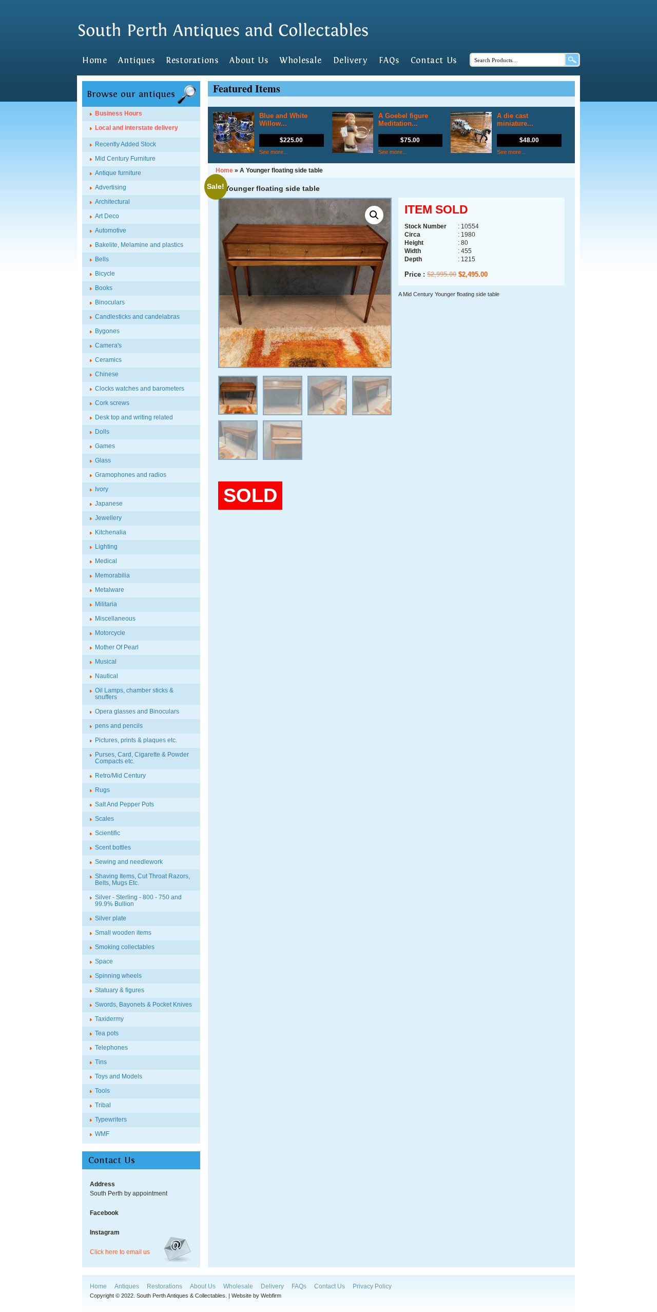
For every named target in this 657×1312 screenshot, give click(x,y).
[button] (374, 215)
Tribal (103, 1105)
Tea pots (107, 1033)
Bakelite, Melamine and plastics (139, 244)
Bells (102, 259)
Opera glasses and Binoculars (137, 711)
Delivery (350, 60)
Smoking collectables (124, 947)
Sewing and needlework (129, 861)
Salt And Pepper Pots (124, 804)
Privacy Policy (372, 1286)
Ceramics (108, 359)
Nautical (106, 676)
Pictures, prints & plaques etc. (136, 740)
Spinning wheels (118, 975)
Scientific (107, 833)
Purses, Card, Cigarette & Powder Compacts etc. (142, 758)
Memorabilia (112, 575)
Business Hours (118, 113)
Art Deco (107, 216)
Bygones (107, 331)
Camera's (108, 345)
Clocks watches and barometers (139, 388)
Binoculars (110, 302)
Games (105, 446)
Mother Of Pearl (117, 647)
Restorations (192, 60)
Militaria (106, 604)
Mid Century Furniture (125, 158)
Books (103, 288)
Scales (104, 818)
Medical (106, 561)
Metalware (109, 589)
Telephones (111, 1047)
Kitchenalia (110, 532)
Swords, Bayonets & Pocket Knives (143, 1004)
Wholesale (300, 60)
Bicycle (105, 273)
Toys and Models (118, 1076)
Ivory (101, 489)
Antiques (136, 60)
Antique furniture (118, 173)
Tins (101, 1062)
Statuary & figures (119, 990)
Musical (106, 661)
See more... (273, 152)
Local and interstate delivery (136, 127)
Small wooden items (123, 932)
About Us (248, 60)
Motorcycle (110, 632)
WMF (102, 1133)
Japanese (109, 503)
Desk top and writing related (134, 417)
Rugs (102, 790)
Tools (102, 1090)
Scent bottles (113, 847)
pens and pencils (119, 725)
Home (94, 60)
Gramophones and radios (130, 474)
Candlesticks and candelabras (137, 316)
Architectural (112, 201)
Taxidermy (109, 1018)
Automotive (110, 230)
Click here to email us (120, 1252)
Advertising (110, 187)
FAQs (389, 60)
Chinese (107, 374)
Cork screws (112, 403)
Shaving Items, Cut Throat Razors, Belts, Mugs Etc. (142, 879)
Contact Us (434, 60)
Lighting (106, 546)
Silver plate (110, 918)
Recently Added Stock (125, 144)
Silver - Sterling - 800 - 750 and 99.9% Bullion (138, 901)
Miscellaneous (115, 618)
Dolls (102, 431)
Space (104, 961)
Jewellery (108, 518)
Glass (103, 460)
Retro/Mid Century (120, 775)
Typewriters (111, 1119)
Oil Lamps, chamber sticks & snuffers (134, 694)
